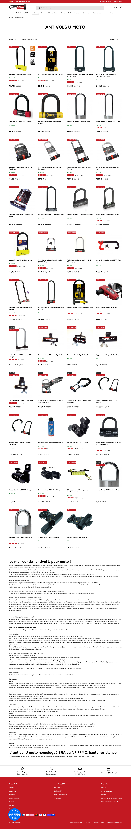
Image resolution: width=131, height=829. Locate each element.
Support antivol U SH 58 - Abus (48, 537)
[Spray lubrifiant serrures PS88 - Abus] (51, 427)
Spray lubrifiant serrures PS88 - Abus (50, 442)
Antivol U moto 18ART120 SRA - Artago (80, 214)
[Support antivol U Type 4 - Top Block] (51, 339)
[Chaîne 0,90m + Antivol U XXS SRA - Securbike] (80, 385)
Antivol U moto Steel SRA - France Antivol (20, 308)
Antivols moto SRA (22, 13)
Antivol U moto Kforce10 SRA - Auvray (50, 74)
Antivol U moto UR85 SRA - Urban (20, 74)
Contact (104, 787)
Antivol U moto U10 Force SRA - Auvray (80, 307)
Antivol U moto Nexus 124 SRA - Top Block (107, 168)
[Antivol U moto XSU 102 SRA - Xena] (109, 474)
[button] (121, 7)
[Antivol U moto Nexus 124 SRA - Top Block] (109, 152)
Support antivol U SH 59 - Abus (77, 537)
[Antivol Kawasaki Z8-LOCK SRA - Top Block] (109, 244)
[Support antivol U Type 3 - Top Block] (80, 339)
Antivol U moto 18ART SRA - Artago (107, 214)
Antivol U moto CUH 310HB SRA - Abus (51, 214)
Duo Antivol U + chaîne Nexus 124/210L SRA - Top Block (51, 401)
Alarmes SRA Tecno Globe (86, 756)
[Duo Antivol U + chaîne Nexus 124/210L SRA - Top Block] (51, 385)
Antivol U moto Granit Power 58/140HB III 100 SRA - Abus (108, 443)
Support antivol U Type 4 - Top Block (50, 355)
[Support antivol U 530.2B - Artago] (51, 474)
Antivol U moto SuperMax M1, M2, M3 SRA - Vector (79, 261)
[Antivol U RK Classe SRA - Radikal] (22, 106)
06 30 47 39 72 (117, 1)
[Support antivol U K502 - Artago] (80, 427)
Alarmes (63, 13)
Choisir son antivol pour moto (67, 756)
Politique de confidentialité (110, 802)
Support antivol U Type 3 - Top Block (79, 355)
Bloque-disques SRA (60, 794)
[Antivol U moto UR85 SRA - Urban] (22, 59)
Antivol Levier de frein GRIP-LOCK (107, 307)
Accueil (11, 17)
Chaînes (43, 13)
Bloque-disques (53, 13)
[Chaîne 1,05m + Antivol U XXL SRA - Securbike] (109, 385)
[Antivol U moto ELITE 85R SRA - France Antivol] (51, 292)
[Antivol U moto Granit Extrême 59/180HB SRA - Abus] (109, 59)
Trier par (23, 39)
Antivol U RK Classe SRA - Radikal (20, 121)
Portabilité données (99, 822)
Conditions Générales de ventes (111, 798)
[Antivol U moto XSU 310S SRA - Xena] (109, 106)
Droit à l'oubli (88, 822)
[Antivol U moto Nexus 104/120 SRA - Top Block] (22, 152)
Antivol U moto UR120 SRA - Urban (20, 260)
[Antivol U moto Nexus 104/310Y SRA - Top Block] (80, 152)
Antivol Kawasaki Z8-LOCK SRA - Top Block (108, 261)
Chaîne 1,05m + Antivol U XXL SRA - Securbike (107, 401)
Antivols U (35, 13)
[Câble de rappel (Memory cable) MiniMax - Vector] (80, 474)
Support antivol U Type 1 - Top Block (21, 400)
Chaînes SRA (58, 791)
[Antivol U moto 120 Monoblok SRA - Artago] (22, 339)
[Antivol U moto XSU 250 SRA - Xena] (80, 106)
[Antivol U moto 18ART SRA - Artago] (109, 199)
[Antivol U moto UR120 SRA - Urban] (22, 244)
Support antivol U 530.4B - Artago (20, 490)
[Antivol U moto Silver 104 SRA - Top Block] (22, 199)
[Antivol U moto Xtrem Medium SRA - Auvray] (51, 106)
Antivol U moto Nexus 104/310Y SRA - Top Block (79, 168)
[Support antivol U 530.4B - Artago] (22, 474)
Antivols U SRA (58, 787)
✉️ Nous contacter (105, 1)
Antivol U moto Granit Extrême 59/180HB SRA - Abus (106, 75)
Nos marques (97, 13)
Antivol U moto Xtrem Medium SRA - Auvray (50, 122)
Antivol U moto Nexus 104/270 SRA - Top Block (50, 168)
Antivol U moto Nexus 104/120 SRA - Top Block (21, 168)
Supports (86, 13)
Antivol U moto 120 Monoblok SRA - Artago (21, 356)
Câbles (70, 13)
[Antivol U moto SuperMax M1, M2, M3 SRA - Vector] (80, 244)
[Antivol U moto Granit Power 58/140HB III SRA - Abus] (80, 59)
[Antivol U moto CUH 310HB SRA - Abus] (51, 199)
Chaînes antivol (30, 756)
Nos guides (109, 13)
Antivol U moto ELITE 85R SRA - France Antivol (51, 308)
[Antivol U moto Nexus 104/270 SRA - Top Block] (51, 152)
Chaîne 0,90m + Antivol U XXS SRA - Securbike (79, 401)
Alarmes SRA (58, 798)
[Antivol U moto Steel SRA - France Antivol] (22, 292)
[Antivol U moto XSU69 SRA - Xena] (22, 522)
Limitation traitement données (114, 822)
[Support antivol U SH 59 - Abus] (80, 522)
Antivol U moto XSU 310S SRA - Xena (108, 121)
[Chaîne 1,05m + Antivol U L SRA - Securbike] (22, 427)
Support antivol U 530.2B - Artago (49, 490)
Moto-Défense (16, 822)
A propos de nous (106, 791)
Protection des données (76, 822)
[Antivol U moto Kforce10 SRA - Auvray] (51, 59)
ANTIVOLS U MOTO (19, 17)
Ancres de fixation (52, 756)
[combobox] (70, 8)
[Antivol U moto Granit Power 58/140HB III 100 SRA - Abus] (109, 427)
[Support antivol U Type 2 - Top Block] (109, 339)
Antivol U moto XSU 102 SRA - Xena (107, 490)
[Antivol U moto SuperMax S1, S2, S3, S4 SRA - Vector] (51, 244)
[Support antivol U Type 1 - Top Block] (22, 385)
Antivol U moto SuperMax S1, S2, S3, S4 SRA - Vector (50, 261)
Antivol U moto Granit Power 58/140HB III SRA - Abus (80, 75)
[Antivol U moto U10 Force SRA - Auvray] (80, 292)
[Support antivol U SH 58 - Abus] (51, 522)
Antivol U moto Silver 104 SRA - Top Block (21, 215)
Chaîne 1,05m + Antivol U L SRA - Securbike (20, 443)
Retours (103, 794)
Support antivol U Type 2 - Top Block (108, 355)
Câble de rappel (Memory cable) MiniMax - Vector (77, 491)
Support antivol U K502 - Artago (77, 442)
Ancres (76, 13)
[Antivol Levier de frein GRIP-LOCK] (109, 292)
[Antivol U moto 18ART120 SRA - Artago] (80, 199)
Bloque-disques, (40, 756)
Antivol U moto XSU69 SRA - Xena (20, 537)
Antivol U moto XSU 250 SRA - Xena (78, 121)
